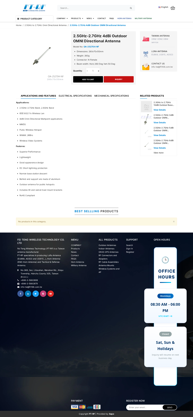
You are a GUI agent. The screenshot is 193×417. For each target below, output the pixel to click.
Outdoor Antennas (107, 245)
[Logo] (34, 7)
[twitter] (35, 294)
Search (129, 245)
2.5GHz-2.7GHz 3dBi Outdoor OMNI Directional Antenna (164, 118)
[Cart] (174, 7)
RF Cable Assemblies (109, 262)
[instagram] (43, 294)
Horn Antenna (77, 262)
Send (170, 407)
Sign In (129, 248)
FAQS (73, 259)
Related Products (152, 95)
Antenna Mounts (106, 265)
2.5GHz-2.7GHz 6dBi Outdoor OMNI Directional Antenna (164, 143)
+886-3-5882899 (29, 280)
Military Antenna (78, 265)
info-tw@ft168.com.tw (162, 67)
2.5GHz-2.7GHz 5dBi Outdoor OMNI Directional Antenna (164, 130)
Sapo (111, 414)
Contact (75, 255)
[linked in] (28, 294)
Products (75, 248)
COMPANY (76, 245)
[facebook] (20, 294)
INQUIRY (118, 79)
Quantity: (77, 71)
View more (158, 152)
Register (130, 252)
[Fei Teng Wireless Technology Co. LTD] (74, 407)
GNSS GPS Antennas (108, 252)
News (73, 252)
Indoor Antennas (106, 248)
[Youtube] (50, 294)
